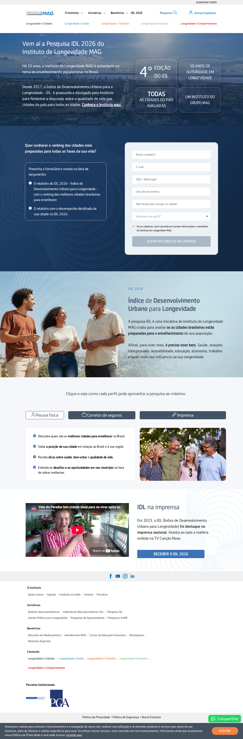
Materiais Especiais (39, 641)
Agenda (51, 594)
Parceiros (102, 594)
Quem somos (36, 594)
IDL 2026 (136, 13)
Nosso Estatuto (151, 717)
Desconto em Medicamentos (44, 635)
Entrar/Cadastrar (205, 13)
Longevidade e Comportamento (199, 23)
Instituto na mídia (70, 594)
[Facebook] (110, 576)
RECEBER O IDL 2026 (171, 554)
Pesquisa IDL (114, 612)
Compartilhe (227, 719)
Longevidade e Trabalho (115, 23)
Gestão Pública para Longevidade (47, 617)
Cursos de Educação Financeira (107, 635)
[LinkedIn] (132, 576)
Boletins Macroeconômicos (44, 612)
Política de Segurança (126, 717)
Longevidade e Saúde (77, 23)
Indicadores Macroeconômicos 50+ (83, 612)
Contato (88, 594)
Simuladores (136, 635)
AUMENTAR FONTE (206, 2)
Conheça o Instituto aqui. (102, 105)
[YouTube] (118, 576)
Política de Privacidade (96, 717)
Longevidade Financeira (154, 23)
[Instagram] (125, 576)
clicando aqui (74, 735)
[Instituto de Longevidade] (40, 13)
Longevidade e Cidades (39, 23)
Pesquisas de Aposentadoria (87, 617)
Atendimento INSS (75, 635)
